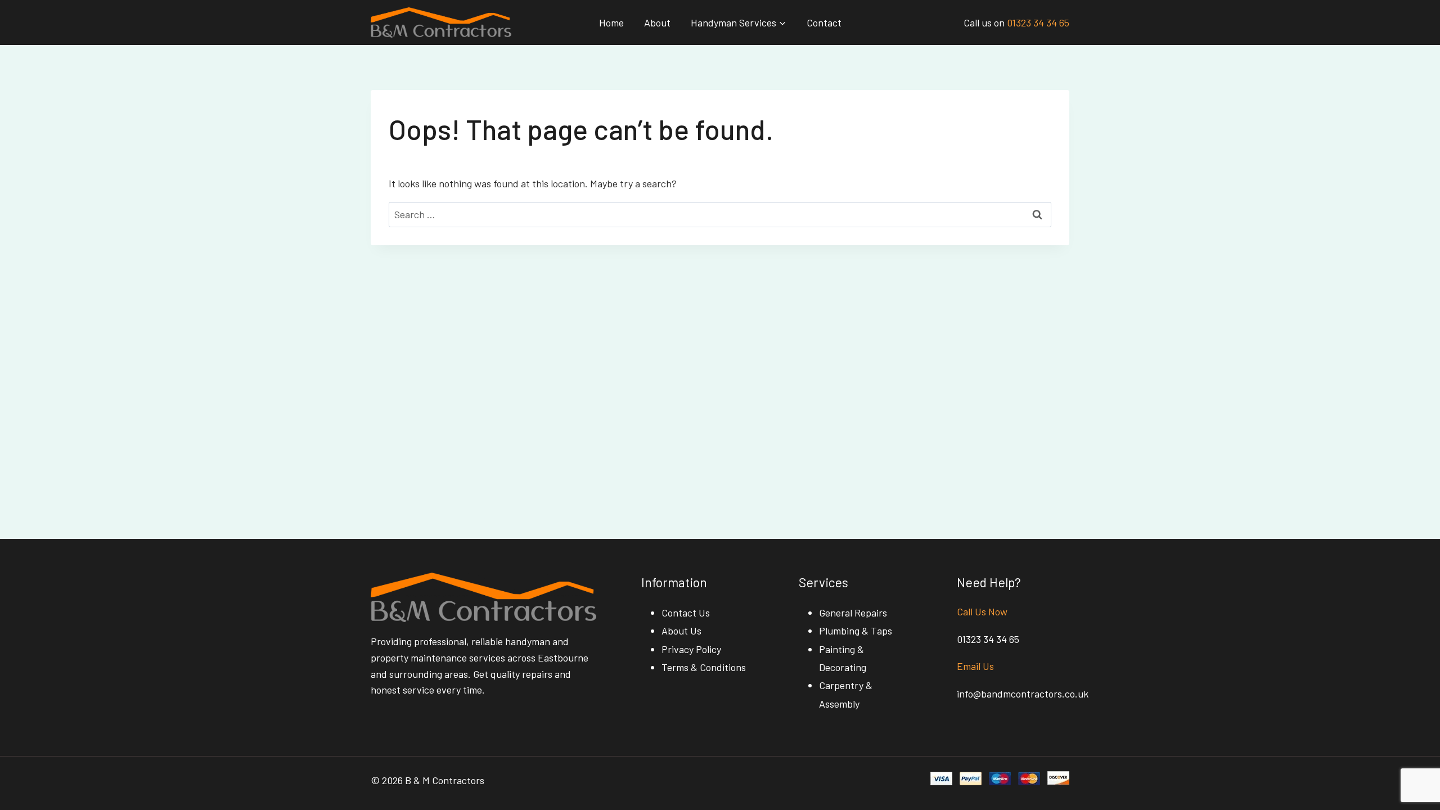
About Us (681, 630)
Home (611, 22)
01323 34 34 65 (1038, 22)
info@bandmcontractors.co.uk (1022, 693)
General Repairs (853, 612)
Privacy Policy (691, 649)
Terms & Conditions (704, 667)
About (657, 22)
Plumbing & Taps (855, 630)
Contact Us (686, 612)
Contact (824, 22)
